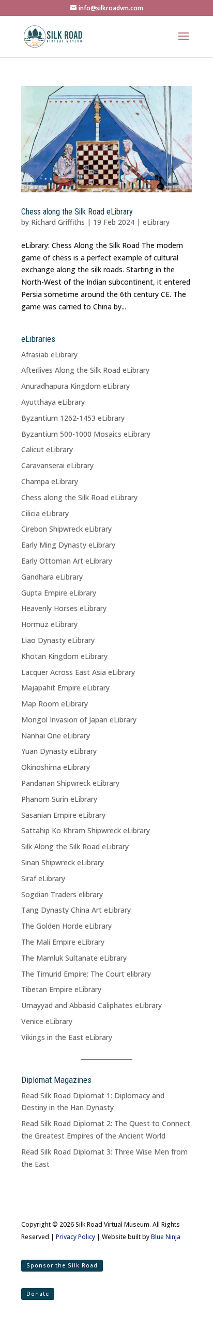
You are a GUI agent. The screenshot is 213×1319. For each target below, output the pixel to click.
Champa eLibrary (49, 481)
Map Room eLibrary (54, 703)
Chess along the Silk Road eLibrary (77, 212)
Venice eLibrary (46, 1021)
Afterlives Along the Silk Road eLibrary (85, 370)
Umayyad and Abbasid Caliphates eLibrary (91, 1005)
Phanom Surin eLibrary (59, 799)
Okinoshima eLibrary (55, 767)
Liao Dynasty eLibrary (58, 640)
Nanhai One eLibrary (55, 735)
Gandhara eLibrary (52, 577)
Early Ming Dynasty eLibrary (68, 545)
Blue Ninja (165, 1236)
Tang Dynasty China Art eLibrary (76, 910)
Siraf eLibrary (43, 878)
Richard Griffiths (58, 222)
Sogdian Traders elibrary (62, 894)
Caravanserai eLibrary (57, 465)
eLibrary (156, 222)
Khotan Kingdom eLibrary (64, 656)
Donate (37, 1293)
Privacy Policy (75, 1236)
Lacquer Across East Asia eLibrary (78, 672)
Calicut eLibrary (47, 449)
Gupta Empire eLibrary (58, 593)
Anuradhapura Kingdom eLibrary (75, 386)
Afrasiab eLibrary (49, 354)
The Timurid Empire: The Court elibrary (86, 974)
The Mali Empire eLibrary (62, 942)
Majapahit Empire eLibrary (65, 688)
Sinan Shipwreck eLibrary (62, 862)
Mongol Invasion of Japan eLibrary (78, 719)
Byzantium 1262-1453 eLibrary (73, 418)
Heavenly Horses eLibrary (63, 608)
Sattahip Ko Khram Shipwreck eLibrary (85, 830)
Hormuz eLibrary (49, 624)
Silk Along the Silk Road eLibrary (75, 846)
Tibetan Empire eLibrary (61, 989)
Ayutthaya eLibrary (53, 402)
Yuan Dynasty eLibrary (59, 751)
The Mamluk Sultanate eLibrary (74, 958)
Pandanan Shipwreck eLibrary (70, 783)
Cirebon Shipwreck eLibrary (66, 529)
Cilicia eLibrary (45, 513)
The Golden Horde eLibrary (66, 926)
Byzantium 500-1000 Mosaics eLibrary (85, 434)
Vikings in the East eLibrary (66, 1037)
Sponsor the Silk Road (62, 1265)
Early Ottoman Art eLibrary (66, 561)
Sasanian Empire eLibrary (63, 815)
